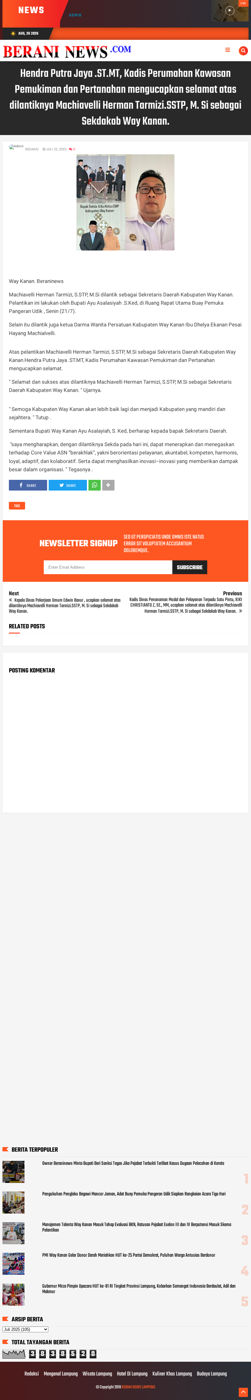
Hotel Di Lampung (132, 1374)
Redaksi (31, 1374)
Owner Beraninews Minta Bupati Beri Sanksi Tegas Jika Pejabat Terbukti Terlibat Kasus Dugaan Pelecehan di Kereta (133, 1164)
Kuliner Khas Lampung (172, 1374)
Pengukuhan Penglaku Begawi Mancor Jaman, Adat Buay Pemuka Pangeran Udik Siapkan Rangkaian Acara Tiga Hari (134, 1194)
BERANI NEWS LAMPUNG (138, 1387)
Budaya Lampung (212, 1374)
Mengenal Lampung (61, 1374)
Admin (75, 15)
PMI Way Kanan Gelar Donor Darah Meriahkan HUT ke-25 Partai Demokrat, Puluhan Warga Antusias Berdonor (128, 1255)
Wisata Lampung (97, 1374)
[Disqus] (125, 895)
